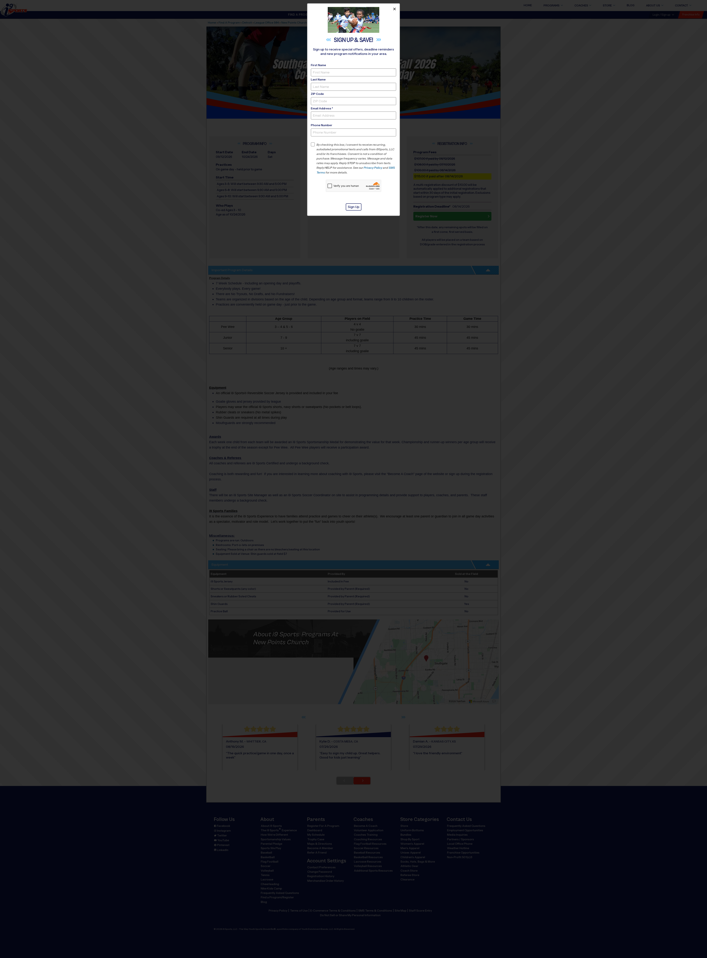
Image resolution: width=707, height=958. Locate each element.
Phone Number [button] (321, 125)
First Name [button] (318, 65)
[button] (356, 158)
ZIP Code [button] (317, 94)
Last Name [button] (318, 79)
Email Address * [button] (322, 108)
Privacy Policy (373, 167)
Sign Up (353, 207)
